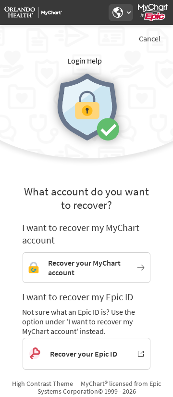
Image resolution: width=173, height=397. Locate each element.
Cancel (150, 38)
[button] (121, 12)
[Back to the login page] (33, 12)
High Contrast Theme (42, 383)
